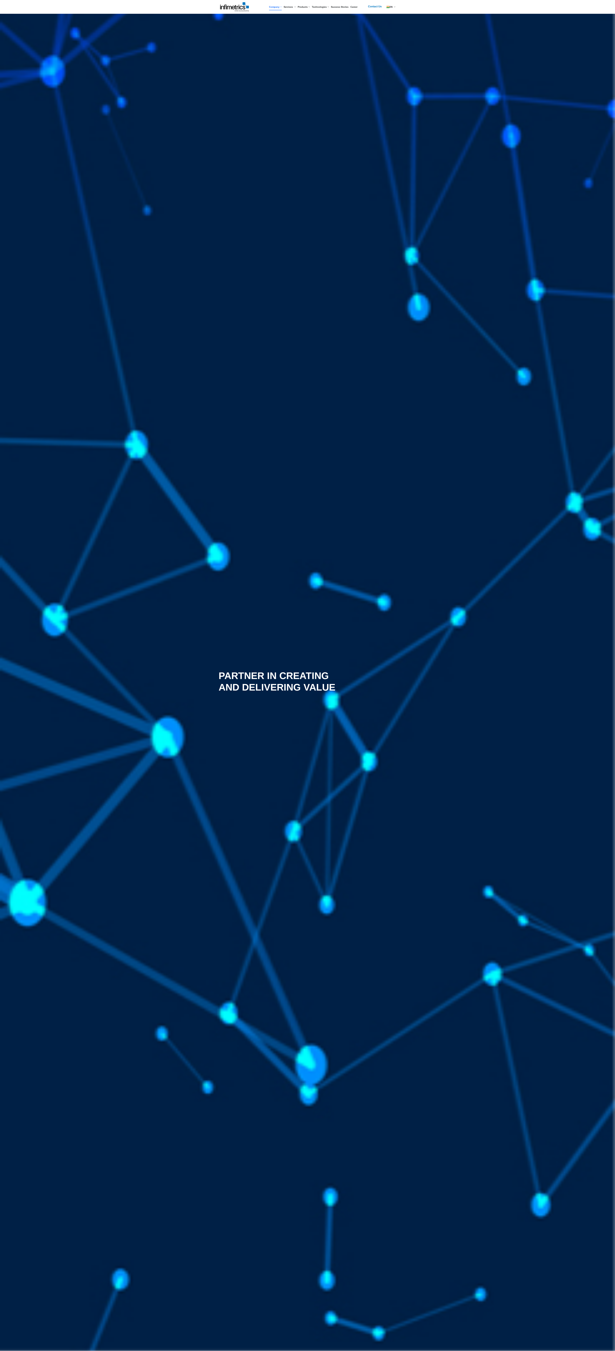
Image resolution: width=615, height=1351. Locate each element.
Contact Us (375, 6)
